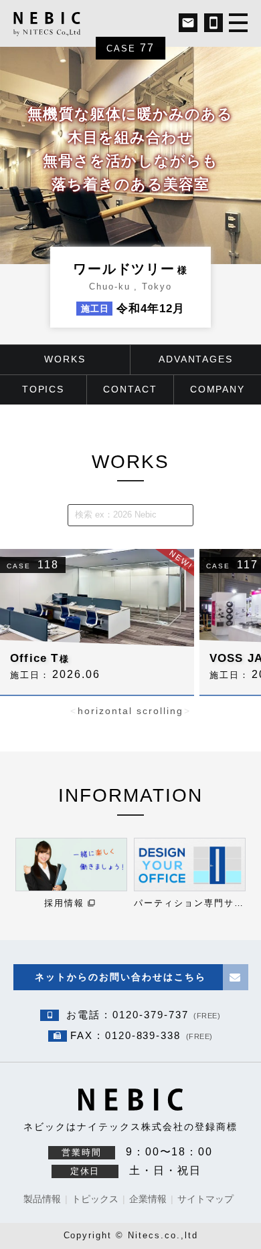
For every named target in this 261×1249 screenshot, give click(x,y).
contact (130, 389)
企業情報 (148, 1199)
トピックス (95, 1199)
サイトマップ (205, 1199)
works (65, 359)
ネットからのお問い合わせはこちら (120, 977)
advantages (196, 359)
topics (43, 389)
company (218, 389)
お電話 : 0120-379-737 (141, 1014)
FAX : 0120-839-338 (141, 1035)
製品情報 (42, 1199)
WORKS (130, 461)
